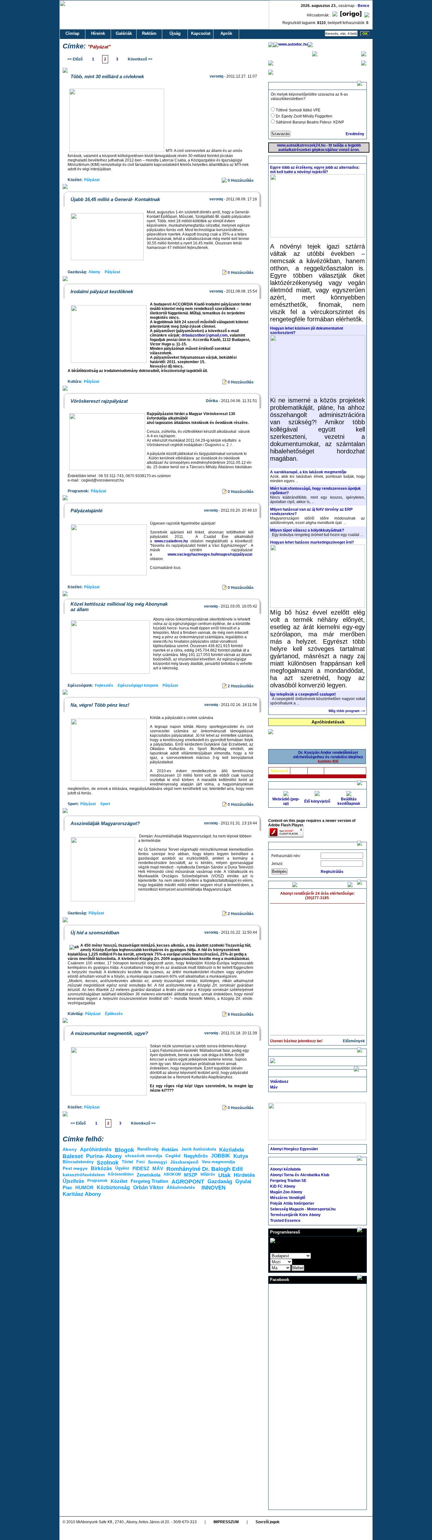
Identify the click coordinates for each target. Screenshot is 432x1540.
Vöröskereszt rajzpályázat (99, 401)
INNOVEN (213, 1188)
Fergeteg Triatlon (149, 1181)
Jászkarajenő (184, 1161)
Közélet (119, 1181)
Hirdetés (244, 1175)
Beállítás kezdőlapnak (348, 801)
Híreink (98, 33)
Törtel (127, 1161)
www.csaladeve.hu (171, 541)
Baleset (73, 1156)
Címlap (72, 33)
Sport (105, 804)
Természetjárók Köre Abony (295, 1215)
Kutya (240, 1156)
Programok (97, 1180)
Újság (175, 33)
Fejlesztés (104, 685)
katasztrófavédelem (84, 1174)
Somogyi (157, 1161)
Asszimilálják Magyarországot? (105, 823)
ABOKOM (172, 1174)
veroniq (216, 76)
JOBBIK (220, 1155)
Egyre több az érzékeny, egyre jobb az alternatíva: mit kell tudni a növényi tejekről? (315, 169)
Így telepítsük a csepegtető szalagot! (303, 694)
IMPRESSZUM (226, 1522)
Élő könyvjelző (317, 801)
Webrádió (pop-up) (285, 801)
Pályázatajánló (86, 510)
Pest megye (75, 1168)
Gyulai (243, 1181)
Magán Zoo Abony (286, 1192)
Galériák (124, 33)
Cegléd (173, 1155)
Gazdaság (219, 1181)
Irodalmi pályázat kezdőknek (102, 291)
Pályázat (92, 180)
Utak (224, 1175)
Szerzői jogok (268, 1522)
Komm (316, 771)
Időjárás (208, 1174)
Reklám (149, 33)
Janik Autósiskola (198, 1149)
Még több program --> (347, 711)
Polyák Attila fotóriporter (292, 1203)
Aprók (226, 33)
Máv (274, 1087)
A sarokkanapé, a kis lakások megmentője (308, 472)
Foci (140, 1161)
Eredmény (355, 134)
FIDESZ (141, 1168)
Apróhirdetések (328, 721)
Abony (94, 272)
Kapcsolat (200, 33)
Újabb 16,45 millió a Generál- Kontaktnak (115, 199)
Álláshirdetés (181, 1187)
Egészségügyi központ (138, 685)
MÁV (157, 1168)
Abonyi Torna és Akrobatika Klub (299, 1175)
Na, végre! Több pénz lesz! (100, 705)
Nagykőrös (196, 1155)
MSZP (190, 1174)
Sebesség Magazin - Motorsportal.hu (303, 1209)
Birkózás (101, 1168)
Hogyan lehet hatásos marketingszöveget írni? (312, 542)
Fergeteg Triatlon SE (288, 1180)
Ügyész (122, 1168)
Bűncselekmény (78, 1161)
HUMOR (84, 1187)
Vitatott (299, 771)
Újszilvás (73, 1181)
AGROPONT (187, 1181)
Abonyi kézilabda (285, 1169)
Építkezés (114, 1014)
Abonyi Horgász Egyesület (294, 1149)
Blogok (124, 1150)
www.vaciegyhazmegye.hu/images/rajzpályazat (210, 554)
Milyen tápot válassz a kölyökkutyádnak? (307, 530)
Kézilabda (231, 1150)
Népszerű (279, 771)
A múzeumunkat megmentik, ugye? (109, 1033)
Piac (67, 1187)
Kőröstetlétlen (120, 1174)
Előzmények (354, 1041)
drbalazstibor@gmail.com (205, 335)
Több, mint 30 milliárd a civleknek (107, 76)
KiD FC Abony (282, 1186)
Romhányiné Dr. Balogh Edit (204, 1169)
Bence (363, 5)
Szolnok (108, 1162)
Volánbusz (279, 1081)
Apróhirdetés (96, 1149)
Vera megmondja (218, 1161)
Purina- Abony (104, 1156)
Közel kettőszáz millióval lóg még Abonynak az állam (119, 606)
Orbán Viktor (148, 1187)
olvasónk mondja (143, 1155)
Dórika (212, 401)
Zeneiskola (148, 1174)
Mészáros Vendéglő (287, 1198)
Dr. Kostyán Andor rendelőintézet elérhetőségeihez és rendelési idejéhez (328, 757)
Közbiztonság (113, 1187)
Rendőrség (147, 1149)
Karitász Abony (82, 1194)
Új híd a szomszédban (95, 932)
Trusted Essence (285, 1220)
